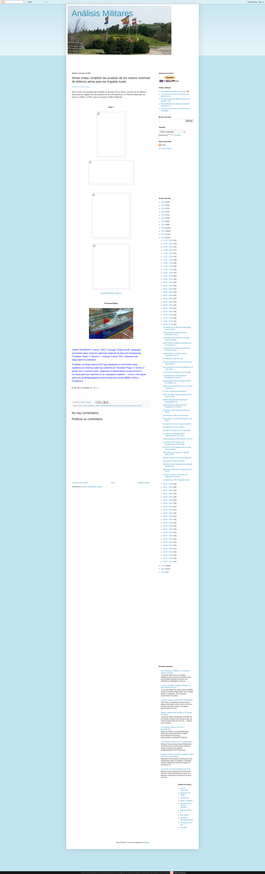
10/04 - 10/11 (168, 279)
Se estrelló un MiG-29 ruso (173, 359)
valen (163, 145)
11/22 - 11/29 (168, 257)
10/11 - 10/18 (168, 276)
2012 (163, 572)
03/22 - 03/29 (168, 526)
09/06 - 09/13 (168, 292)
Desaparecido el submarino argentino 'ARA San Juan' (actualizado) (177, 755)
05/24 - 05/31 (168, 497)
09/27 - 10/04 (168, 282)
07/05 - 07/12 (168, 321)
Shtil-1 (140, 406)
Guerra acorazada (184, 789)
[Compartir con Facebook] (104, 402)
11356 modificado (89, 406)
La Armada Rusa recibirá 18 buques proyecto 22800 (176, 339)
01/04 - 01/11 (168, 562)
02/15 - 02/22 (168, 542)
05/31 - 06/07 (168, 494)
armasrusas (184, 798)
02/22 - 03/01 (168, 539)
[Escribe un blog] (99, 402)
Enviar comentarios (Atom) (92, 487)
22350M (103, 406)
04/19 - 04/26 (168, 513)
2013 (163, 569)
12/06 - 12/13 (168, 250)
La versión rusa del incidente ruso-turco (175, 769)
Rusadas (183, 827)
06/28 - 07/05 (168, 324)
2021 (163, 218)
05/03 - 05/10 (168, 507)
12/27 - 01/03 (168, 240)
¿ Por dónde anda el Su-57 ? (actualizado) (177, 742)
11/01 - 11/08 (168, 266)
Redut (135, 406)
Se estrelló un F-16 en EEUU (174, 427)
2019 (163, 225)
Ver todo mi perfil (165, 149)
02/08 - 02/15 (168, 545)
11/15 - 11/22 (168, 260)
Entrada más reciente (80, 483)
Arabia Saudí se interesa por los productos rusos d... (175, 334)
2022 (163, 215)
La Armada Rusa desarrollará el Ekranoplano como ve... (175, 377)
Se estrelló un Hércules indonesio (175, 415)
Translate (177, 135)
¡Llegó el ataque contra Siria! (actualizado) (177, 700)
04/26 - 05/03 (168, 510)
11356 (80, 406)
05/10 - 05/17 (168, 503)
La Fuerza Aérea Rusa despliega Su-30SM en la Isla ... (177, 349)
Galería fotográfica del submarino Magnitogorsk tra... (175, 401)
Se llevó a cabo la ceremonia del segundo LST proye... (175, 476)
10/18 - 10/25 (168, 273)
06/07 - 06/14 (168, 490)
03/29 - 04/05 (168, 523)
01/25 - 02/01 (168, 552)
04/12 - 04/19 (168, 516)
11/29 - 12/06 (168, 253)
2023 (163, 212)
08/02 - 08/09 (168, 308)
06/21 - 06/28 (168, 484)
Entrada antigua (144, 483)
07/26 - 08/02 (168, 312)
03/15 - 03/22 (168, 529)
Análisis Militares (102, 13)
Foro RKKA (184, 815)
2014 (163, 566)
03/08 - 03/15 (168, 532)
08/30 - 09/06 (168, 295)
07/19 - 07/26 (168, 315)
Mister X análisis (186, 801)
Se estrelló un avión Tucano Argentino (177, 424)
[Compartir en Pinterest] (107, 402)
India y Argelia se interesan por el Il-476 (178, 439)
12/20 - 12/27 (168, 244)
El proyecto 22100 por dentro (174, 461)
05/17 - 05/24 (168, 500)
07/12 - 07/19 (168, 318)
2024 (163, 208)
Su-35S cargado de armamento (174, 391)
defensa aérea (121, 406)
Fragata (129, 406)
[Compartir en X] (102, 402)
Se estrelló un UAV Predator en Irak (176, 480)
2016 (163, 234)
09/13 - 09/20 (168, 289)
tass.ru (96, 388)
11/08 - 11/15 (168, 263)
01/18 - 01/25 (168, 555)
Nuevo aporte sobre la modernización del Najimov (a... (177, 382)
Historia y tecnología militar (186, 819)
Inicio (113, 483)
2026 (163, 202)
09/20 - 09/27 (168, 286)
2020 (163, 221)
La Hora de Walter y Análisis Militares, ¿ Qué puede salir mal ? (175, 686)
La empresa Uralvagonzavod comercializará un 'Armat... (174, 435)
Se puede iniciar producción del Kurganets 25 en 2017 (175, 406)
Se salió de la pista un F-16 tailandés (177, 430)
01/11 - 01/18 (168, 558)
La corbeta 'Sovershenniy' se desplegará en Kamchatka (174, 443)
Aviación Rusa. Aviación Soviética (186, 805)
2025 (163, 205)
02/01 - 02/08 (168, 549)
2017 (163, 231)
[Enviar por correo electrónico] (96, 402)
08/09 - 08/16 (168, 305)
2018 (163, 228)
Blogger (146, 842)
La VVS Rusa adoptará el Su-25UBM (177, 372)
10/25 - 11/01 (168, 270)
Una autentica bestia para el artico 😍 (175, 91)
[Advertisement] (139, 61)
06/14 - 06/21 (168, 487)
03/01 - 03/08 (168, 536)
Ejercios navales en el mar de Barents (177, 458)
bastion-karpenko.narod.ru (111, 293)
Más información (180, 872)
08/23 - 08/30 (168, 299)
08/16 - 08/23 (168, 302)
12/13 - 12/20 (168, 247)
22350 (97, 406)
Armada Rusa (111, 406)
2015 (163, 238)
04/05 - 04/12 (168, 519)
